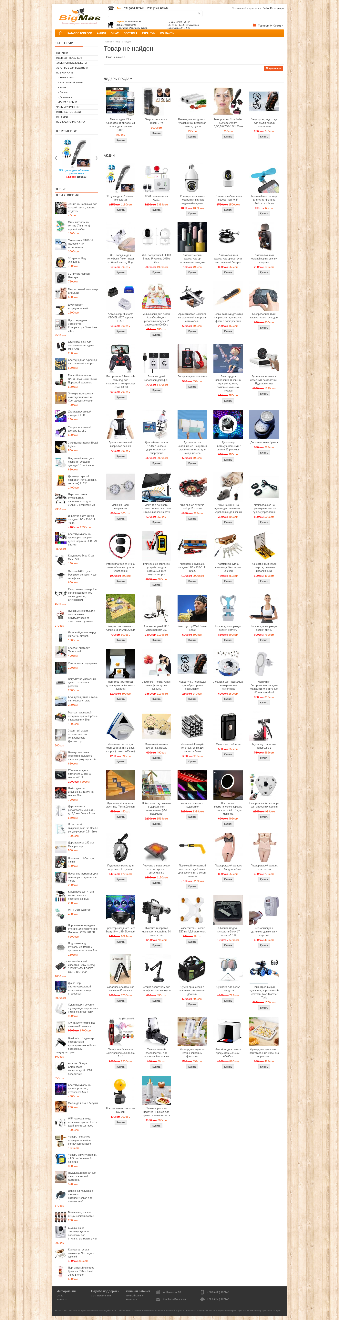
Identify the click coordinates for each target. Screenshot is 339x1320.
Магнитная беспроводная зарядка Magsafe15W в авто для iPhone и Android (264, 687)
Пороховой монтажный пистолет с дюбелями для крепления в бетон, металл (192, 871)
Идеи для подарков (69, 58)
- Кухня (62, 87)
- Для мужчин (65, 97)
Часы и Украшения (68, 107)
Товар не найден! (122, 41)
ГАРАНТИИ (148, 33)
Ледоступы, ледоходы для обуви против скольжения (264, 123)
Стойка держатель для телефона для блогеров (156, 988)
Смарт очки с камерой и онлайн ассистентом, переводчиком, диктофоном (82, 594)
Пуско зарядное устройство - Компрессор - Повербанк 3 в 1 (82, 325)
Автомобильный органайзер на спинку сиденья (264, 259)
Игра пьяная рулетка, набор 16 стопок (192, 506)
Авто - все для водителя (72, 67)
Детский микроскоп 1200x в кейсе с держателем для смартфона (156, 448)
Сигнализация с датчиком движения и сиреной (264, 932)
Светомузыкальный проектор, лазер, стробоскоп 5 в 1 (79, 1089)
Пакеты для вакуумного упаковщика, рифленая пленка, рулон (192, 123)
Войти (266, 8)
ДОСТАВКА (130, 33)
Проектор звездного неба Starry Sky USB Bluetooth (120, 930)
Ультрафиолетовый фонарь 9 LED (79, 413)
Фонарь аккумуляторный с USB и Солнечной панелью (82, 1158)
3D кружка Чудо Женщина (77, 260)
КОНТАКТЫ (167, 33)
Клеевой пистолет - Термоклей (79, 649)
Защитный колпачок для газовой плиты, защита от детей (82, 208)
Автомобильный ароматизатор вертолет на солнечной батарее (228, 259)
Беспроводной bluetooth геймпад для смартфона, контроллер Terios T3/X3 (120, 382)
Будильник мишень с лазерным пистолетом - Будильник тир (264, 380)
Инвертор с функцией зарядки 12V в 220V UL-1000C (82, 519)
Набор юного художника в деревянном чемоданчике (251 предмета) (156, 808)
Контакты (62, 1299)
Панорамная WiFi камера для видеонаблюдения (264, 805)
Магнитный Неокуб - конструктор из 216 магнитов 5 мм (192, 748)
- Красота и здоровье (70, 82)
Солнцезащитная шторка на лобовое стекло (83, 699)
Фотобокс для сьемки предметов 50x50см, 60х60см (228, 1053)
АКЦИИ (101, 33)
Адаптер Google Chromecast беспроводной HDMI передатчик (80, 1068)
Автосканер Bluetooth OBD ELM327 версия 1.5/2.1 (120, 318)
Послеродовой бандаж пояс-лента (264, 867)
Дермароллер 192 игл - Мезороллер (82, 844)
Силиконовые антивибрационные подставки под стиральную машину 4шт (83, 1233)
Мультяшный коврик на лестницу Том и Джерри (120, 805)
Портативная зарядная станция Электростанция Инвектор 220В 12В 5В (83, 929)
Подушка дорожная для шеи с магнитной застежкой (82, 1176)
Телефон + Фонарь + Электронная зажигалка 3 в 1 (120, 1053)
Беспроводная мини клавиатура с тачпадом (264, 316)
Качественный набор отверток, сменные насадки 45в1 (264, 567)
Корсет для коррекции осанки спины (264, 628)
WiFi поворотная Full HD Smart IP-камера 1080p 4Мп (156, 259)
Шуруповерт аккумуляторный (78, 306)
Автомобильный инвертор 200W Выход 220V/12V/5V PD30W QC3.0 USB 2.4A (81, 967)
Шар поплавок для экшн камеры (120, 1110)
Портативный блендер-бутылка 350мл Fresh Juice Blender (81, 1271)
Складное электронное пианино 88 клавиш (81, 1024)
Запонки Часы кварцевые (120, 506)
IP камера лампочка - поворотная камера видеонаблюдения (192, 200)
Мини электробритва (228, 744)
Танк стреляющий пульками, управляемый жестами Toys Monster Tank (264, 992)
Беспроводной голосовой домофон (156, 378)
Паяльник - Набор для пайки (81, 860)
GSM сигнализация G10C (156, 198)
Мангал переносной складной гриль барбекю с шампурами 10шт (83, 716)
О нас (60, 1295)
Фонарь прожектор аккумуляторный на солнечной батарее (79, 1140)
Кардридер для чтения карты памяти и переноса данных (81, 895)
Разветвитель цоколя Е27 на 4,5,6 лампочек (192, 930)
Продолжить (273, 68)
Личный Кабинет (135, 1295)
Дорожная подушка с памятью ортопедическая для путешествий (80, 1196)
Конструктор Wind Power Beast (192, 628)
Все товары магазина (70, 121)
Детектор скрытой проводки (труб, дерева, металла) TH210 (82, 480)
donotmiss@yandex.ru (175, 1299)
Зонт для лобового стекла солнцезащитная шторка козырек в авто (156, 508)
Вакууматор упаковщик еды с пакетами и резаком (82, 682)
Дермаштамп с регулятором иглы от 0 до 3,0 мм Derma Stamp (82, 810)
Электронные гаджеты (71, 62)
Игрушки (62, 117)
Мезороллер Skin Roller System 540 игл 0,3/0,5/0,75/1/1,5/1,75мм (228, 123)
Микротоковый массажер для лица (83, 291)
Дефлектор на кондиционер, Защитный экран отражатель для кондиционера (192, 448)
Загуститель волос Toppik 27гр (76, 172)
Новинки (62, 53)
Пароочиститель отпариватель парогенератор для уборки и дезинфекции (81, 499)
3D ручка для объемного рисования (120, 198)
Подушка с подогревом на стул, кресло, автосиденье (156, 869)
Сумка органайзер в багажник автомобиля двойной (192, 990)
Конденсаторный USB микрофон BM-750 (156, 628)
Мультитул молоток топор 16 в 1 (264, 746)
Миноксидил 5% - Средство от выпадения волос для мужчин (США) (120, 124)
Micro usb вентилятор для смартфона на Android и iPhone (264, 200)
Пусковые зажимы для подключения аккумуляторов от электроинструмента (81, 616)
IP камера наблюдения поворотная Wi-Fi (228, 198)
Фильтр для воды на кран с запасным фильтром (192, 1053)
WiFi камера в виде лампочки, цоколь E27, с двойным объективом (83, 1122)
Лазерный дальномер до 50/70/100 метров (82, 634)
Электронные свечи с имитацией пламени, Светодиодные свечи (81, 397)
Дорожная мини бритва (264, 442)
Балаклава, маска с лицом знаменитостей (81, 1214)
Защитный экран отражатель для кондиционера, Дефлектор (78, 736)
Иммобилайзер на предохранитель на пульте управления (264, 508)
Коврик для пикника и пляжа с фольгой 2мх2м (120, 628)
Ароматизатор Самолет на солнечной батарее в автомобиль (192, 318)
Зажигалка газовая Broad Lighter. (83, 444)
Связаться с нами (101, 1295)
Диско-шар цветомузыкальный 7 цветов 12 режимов (228, 446)
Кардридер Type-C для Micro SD (81, 557)
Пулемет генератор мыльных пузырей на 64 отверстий (156, 932)
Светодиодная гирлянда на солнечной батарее (82, 361)
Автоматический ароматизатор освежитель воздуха (192, 259)
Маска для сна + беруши (83, 1103)
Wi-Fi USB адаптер (79, 909)
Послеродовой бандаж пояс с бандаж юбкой (228, 867)
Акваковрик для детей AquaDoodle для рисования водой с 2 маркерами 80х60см (156, 319)
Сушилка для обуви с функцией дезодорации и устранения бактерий (83, 1008)
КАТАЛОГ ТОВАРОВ (79, 33)
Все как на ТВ (65, 72)
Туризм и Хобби (66, 102)
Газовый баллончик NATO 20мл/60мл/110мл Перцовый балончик (82, 379)
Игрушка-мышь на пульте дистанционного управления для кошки (228, 508)
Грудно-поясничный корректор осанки (120, 444)
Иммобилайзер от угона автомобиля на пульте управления (120, 567)
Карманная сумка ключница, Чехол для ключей (81, 1253)
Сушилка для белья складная (228, 988)
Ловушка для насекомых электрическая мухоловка (228, 685)
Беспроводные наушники (192, 376)
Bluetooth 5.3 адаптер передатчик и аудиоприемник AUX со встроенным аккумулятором (76, 1045)
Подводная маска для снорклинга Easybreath (120, 867)
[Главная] (61, 33)
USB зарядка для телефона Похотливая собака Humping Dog (120, 259)
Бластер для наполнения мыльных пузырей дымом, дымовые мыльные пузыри (228, 383)
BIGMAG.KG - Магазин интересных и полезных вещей (82, 1310)
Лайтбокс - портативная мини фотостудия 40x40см (156, 685)
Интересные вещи (68, 112)
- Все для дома (66, 77)
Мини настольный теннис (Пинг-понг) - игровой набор (79, 226)
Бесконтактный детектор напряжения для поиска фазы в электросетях (228, 318)
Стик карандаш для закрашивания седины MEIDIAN (81, 345)
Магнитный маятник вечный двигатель (156, 746)
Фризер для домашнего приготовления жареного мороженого (264, 1053)
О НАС (115, 33)
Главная (108, 41)
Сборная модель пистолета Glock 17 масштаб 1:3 (79, 774)
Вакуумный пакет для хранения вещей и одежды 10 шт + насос (81, 462)
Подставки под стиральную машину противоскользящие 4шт (82, 947)
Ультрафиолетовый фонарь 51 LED (79, 429)
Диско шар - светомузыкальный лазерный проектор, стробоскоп (80, 988)
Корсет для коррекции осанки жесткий (228, 628)
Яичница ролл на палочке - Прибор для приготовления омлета (156, 1112)
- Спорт (62, 92)
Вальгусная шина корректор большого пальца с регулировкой (82, 756)
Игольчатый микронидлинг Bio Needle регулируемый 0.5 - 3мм (83, 828)
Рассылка (131, 1299)
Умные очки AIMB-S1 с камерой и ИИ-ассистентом (81, 244)
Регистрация (277, 8)
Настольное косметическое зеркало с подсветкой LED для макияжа (228, 808)
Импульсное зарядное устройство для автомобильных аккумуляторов (156, 569)
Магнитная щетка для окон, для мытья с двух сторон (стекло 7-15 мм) (120, 748)
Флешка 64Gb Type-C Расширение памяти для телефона (82, 575)
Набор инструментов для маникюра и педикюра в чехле (83, 877)
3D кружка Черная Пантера (79, 275)
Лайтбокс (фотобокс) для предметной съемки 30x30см (120, 685)
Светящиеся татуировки (82, 663)
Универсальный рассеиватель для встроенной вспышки (156, 1053)
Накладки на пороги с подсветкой (192, 805)
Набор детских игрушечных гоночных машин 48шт (81, 792)
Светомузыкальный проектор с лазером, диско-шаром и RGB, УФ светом (82, 539)
